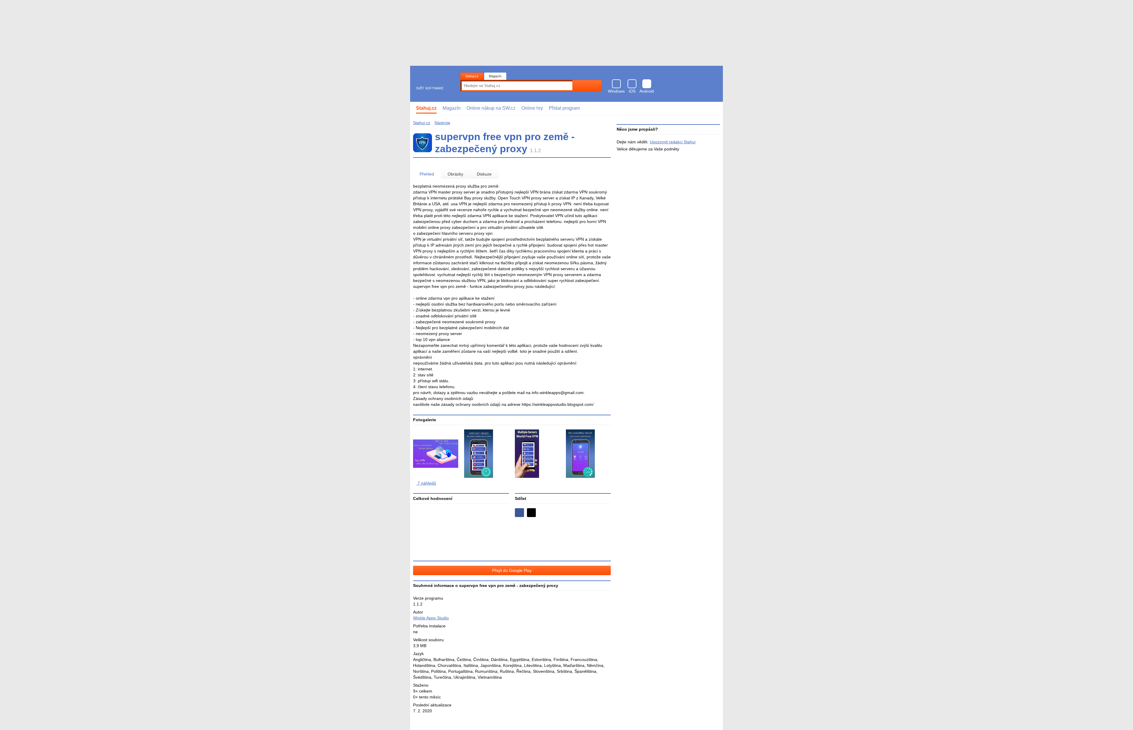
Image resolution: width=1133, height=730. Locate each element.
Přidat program (564, 108)
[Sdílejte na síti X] (531, 512)
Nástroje (442, 122)
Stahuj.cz (472, 76)
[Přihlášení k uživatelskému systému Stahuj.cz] (714, 108)
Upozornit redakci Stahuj (672, 142)
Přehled (427, 174)
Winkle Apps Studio (431, 618)
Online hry (532, 108)
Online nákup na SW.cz (490, 108)
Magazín (495, 76)
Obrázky (455, 174)
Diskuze (484, 174)
